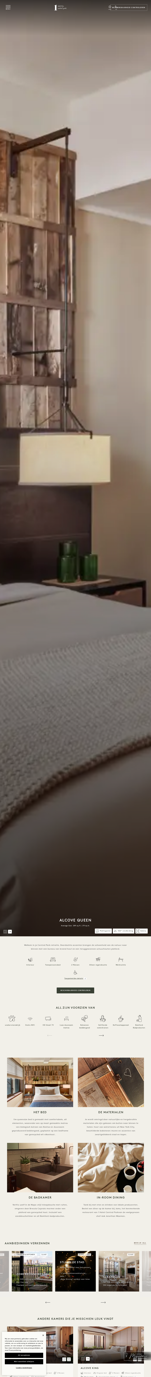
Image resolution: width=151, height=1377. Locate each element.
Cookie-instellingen (24, 1368)
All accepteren (24, 1355)
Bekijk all (140, 1243)
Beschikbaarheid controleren (128, 7)
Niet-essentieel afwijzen (24, 1361)
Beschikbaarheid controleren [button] (75, 990)
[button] (5, 932)
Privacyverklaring (15, 1350)
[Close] (43, 1335)
